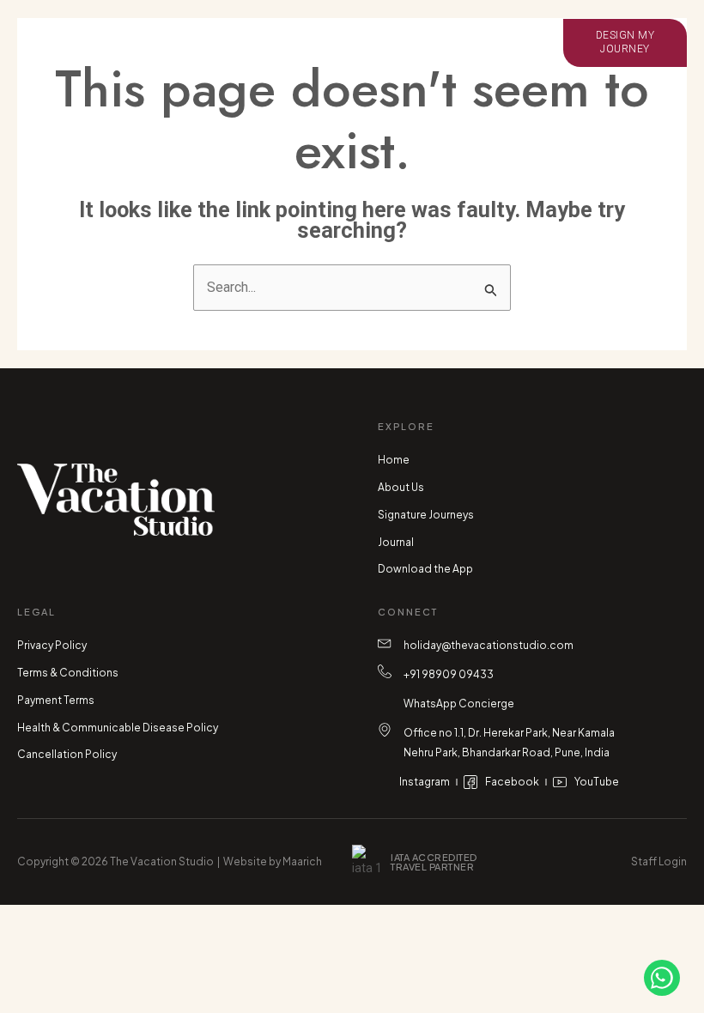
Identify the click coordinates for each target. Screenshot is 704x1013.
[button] (103, 43)
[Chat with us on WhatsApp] (662, 978)
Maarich (302, 861)
